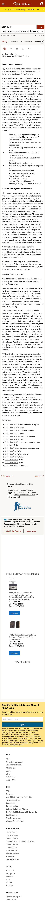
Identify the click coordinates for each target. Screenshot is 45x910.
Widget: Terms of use (15, 821)
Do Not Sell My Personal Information (22, 812)
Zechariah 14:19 (11, 460)
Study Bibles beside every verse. (22, 9)
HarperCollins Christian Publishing (20, 841)
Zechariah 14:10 (11, 451)
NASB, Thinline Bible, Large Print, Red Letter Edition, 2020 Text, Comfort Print (22, 637)
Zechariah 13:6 (11, 427)
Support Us (11, 780)
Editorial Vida (11, 847)
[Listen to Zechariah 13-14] (29, 48)
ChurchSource (12, 838)
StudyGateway (12, 835)
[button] (41, 3)
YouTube (9, 885)
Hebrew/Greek (26, 41)
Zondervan (10, 856)
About (8, 759)
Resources (14, 41)
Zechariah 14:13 (11, 454)
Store (8, 771)
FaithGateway (11, 832)
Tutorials (9, 794)
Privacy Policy (28, 742)
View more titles (22, 662)
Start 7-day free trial (13, 531)
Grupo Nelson (12, 844)
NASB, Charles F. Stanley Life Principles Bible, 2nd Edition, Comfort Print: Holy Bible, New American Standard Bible (21, 596)
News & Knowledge (14, 762)
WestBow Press (12, 853)
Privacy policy (12, 806)
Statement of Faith (13, 765)
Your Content (39, 41)
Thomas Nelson (12, 850)
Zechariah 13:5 (11, 424)
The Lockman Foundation (24, 495)
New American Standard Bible (20, 484)
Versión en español (14, 897)
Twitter (9, 882)
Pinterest (10, 876)
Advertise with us (13, 800)
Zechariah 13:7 (11, 433)
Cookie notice (11, 815)
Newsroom (10, 777)
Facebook (10, 870)
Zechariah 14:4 (11, 439)
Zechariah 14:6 (11, 448)
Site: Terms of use (13, 818)
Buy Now (14, 613)
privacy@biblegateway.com (13, 744)
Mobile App (11, 768)
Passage (5, 41)
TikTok (8, 879)
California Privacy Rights (17, 809)
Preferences (11, 900)
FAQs (8, 791)
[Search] (40, 27)
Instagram (10, 873)
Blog (8, 774)
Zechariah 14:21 (11, 465)
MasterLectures (12, 859)
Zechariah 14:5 (11, 442)
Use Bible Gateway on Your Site (19, 797)
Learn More (31, 531)
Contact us (10, 803)
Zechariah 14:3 (11, 436)
